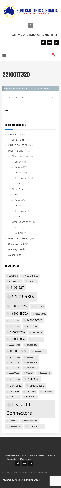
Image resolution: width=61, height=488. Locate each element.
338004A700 (14, 373)
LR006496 (13, 421)
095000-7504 (14, 368)
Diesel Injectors (19, 156)
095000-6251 (40, 351)
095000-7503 (32, 362)
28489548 (33, 379)
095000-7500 (14, 357)
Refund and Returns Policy (14, 455)
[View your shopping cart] (54, 56)
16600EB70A (17, 332)
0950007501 (48, 391)
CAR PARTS (14, 134)
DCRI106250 (14, 397)
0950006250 (37, 385)
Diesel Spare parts (21, 221)
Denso (18, 172)
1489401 (29, 373)
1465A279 (32, 281)
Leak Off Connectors (19, 408)
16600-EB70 (39, 306)
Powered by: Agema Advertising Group (21, 479)
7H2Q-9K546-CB (31, 276)
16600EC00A (17, 339)
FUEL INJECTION (16, 150)
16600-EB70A (19, 313)
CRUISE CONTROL (17, 145)
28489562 (16, 385)
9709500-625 (45, 373)
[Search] (52, 97)
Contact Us (11, 459)
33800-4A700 (14, 345)
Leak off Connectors (19, 238)
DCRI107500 (31, 397)
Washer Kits (14, 254)
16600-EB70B (40, 314)
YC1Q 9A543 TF (36, 426)
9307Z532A (19, 306)
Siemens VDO (22, 178)
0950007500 (31, 391)
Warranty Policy (37, 455)
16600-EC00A (34, 320)
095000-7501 (32, 357)
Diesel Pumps (18, 189)
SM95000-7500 (15, 426)
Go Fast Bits (17, 139)
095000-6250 (18, 351)
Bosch (18, 161)
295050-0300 (32, 368)
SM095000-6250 (30, 421)
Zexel (17, 183)
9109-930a (23, 296)
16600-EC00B (14, 326)
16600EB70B (37, 332)
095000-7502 (14, 362)
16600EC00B (37, 339)
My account (25, 459)
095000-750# (32, 345)
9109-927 (17, 287)
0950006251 (14, 391)
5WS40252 (13, 276)
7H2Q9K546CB (15, 281)
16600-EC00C (32, 326)
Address (51, 455)
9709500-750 (14, 379)
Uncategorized (16, 249)
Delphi (18, 167)
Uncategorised (16, 243)
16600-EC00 (14, 321)
